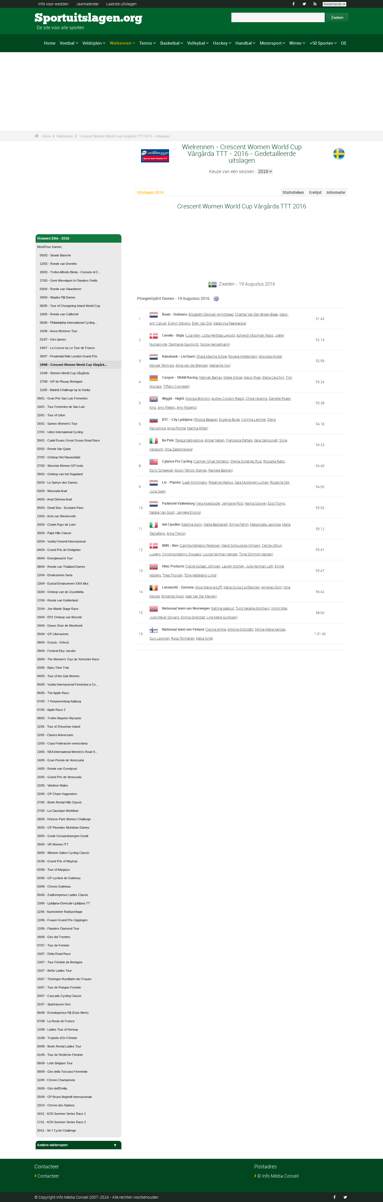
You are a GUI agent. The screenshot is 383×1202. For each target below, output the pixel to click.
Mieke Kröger (233, 377)
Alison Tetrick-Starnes (190, 470)
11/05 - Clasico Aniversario (55, 735)
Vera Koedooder (208, 503)
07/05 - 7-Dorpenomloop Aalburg (59, 701)
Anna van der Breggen (192, 365)
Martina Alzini (192, 524)
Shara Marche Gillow (212, 356)
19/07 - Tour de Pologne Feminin (59, 987)
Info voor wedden (53, 3)
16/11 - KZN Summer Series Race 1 (61, 1113)
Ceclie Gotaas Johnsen (203, 566)
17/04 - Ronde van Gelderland (57, 600)
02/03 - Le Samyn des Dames (57, 482)
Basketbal (169, 43)
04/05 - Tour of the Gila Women (58, 676)
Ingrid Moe (279, 608)
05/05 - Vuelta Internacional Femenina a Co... (67, 684)
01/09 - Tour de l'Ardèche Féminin (60, 1054)
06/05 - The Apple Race (53, 693)
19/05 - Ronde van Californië (59, 314)
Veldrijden (92, 43)
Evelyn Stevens (179, 323)
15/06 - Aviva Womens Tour (58, 331)
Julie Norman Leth (259, 566)
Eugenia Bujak (229, 419)
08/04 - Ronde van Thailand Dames (61, 566)
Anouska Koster (270, 356)
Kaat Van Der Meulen (200, 596)
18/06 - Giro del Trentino (53, 937)
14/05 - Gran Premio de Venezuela (60, 760)
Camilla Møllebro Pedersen (200, 545)
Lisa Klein (193, 335)
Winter (295, 43)
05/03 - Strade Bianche (55, 255)
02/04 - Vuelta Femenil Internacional (61, 541)
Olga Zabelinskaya (178, 449)
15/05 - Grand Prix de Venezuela (59, 777)
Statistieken (293, 192)
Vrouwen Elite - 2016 (53, 238)
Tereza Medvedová (189, 440)
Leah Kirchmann (195, 482)
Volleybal (196, 43)
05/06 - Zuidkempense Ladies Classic (62, 895)
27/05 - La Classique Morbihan (58, 810)
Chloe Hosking (256, 398)
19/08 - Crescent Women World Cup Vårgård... (73, 364)
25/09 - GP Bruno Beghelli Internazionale (64, 1096)
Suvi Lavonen (159, 638)
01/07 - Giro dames (53, 339)
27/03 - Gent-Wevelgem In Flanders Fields (69, 280)
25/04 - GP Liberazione (52, 634)
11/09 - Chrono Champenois (56, 1080)
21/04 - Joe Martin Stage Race (58, 608)
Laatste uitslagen (121, 3)
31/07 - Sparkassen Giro (54, 1004)
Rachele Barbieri (220, 470)
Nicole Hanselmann (214, 344)
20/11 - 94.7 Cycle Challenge (56, 1130)
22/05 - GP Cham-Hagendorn (57, 794)
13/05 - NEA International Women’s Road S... (67, 751)
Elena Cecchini (273, 377)
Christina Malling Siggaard (181, 554)
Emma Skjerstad (193, 617)
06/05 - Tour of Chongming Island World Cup (70, 305)
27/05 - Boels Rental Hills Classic (59, 802)
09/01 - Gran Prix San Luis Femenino (62, 398)
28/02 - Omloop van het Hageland (60, 474)
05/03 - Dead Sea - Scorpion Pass (60, 507)
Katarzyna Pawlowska (229, 323)
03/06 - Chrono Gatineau (54, 886)
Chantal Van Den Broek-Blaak (256, 314)
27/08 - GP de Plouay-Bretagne (61, 381)
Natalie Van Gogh (162, 512)
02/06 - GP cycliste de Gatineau (58, 878)
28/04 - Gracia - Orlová (53, 642)
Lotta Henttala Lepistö (218, 335)
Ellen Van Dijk (202, 323)
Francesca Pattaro (239, 440)
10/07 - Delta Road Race (54, 953)
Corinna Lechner (253, 419)
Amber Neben (214, 440)
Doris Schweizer (161, 470)
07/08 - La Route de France (56, 1021)
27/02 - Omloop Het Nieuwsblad (58, 457)
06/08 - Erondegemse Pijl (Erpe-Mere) (63, 1012)
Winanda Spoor (172, 596)
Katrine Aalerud (223, 608)
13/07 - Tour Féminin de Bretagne (59, 962)
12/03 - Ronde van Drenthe (58, 263)
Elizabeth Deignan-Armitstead (211, 314)
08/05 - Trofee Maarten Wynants (59, 718)
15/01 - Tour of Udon (51, 415)
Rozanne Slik (279, 482)
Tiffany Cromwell (176, 386)
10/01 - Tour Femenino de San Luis (61, 406)
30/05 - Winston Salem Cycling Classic (63, 852)
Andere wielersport (52, 1145)
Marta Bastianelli (216, 524)
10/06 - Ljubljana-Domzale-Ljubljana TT (63, 903)
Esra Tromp (276, 503)
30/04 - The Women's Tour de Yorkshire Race (68, 659)
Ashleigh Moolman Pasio (254, 335)
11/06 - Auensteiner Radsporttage (59, 911)
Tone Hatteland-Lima (200, 575)
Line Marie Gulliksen (222, 617)
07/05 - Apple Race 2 (51, 709)
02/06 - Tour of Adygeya (53, 869)
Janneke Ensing (188, 512)
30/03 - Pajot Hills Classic (54, 533)
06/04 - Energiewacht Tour (55, 558)
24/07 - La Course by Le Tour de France (67, 348)
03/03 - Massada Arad (52, 491)
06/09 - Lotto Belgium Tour (55, 1063)
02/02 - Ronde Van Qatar (54, 449)
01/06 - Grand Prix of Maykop (57, 861)
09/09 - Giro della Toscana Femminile (62, 1071)
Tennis (145, 43)
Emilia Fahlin (239, 524)
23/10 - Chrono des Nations (56, 1105)
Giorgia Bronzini (198, 398)
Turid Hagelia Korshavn (253, 608)
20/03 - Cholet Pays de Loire (56, 524)
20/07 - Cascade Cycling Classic (59, 996)
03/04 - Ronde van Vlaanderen (60, 289)
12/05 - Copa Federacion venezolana (62, 743)
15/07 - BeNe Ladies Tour (54, 970)
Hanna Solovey (255, 503)
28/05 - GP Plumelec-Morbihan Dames (63, 827)
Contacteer (48, 1176)
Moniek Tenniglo (161, 365)
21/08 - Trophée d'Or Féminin (57, 1038)
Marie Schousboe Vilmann (241, 545)
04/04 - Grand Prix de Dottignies (59, 549)
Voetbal (67, 43)
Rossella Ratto (274, 461)
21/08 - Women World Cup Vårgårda (64, 373)
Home (50, 43)
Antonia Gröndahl (240, 629)
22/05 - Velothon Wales (52, 785)
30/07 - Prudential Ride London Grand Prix (68, 356)
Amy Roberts (186, 407)
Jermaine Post (232, 503)
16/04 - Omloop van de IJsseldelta (60, 592)
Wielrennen (120, 43)
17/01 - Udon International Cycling (60, 432)
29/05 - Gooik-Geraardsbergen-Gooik (63, 836)
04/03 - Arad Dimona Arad (54, 499)
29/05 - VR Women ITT (52, 844)
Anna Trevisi (176, 533)
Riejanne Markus (221, 482)
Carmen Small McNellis (211, 461)
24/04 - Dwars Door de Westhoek (60, 625)
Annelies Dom (271, 587)
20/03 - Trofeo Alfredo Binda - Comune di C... (70, 272)
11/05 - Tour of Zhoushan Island (58, 726)
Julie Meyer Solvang (164, 617)
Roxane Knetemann (242, 356)
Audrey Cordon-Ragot (227, 398)
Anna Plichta (176, 428)
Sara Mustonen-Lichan (252, 482)
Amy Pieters (166, 407)
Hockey (220, 43)
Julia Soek (157, 491)
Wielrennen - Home (52, 227)
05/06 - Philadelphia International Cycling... (68, 322)
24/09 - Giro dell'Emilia (52, 1088)
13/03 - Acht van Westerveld (56, 516)
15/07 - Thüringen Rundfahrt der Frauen (64, 979)
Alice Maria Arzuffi (209, 587)
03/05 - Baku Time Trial (53, 667)
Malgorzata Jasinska (265, 524)
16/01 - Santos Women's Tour (57, 423)
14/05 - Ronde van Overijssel (57, 768)
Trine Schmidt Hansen (255, 554)
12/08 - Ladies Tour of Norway (57, 1029)
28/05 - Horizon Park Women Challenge (64, 819)
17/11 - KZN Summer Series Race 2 (61, 1122)
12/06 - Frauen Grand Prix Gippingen (62, 920)
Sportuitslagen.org (55, 18)
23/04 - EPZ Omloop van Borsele (59, 617)
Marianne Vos (219, 365)
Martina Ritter (197, 428)
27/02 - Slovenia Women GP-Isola (60, 465)
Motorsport (271, 43)
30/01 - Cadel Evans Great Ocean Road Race (68, 440)
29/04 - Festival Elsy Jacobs (56, 650)
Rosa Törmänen (183, 638)
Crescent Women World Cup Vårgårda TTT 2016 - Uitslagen (125, 136)
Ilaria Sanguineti (266, 440)
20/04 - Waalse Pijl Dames (57, 297)
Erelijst (315, 192)
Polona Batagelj (206, 419)
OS (343, 43)
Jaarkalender (87, 3)
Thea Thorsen (172, 575)
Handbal (244, 43)
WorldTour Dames (49, 247)
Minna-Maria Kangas (270, 629)
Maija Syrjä (204, 638)
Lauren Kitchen (233, 566)
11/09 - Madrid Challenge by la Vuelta (65, 390)
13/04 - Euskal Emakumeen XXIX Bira (62, 583)
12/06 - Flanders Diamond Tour (58, 928)
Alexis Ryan (252, 377)
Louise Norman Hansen (220, 554)
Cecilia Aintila (216, 629)
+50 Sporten (321, 43)
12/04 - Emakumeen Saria (54, 575)
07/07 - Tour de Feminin (53, 945)
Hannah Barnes (211, 377)
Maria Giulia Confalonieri (241, 587)
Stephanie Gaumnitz (184, 344)
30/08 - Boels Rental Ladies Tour (59, 1046)
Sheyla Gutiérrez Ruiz (246, 461)
